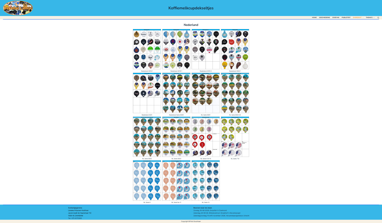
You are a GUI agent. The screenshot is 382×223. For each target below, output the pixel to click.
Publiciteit (346, 17)
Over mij (335, 17)
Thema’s (369, 17)
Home (314, 17)
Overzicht (357, 17)
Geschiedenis (324, 17)
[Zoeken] (378, 17)
